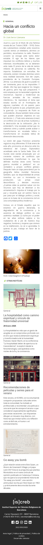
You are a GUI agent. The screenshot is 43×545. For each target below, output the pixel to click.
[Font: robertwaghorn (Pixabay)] (21, 261)
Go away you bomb (14, 460)
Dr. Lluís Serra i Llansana (14, 37)
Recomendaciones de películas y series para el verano (18, 390)
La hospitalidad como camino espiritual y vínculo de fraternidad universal (21, 318)
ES (41, 2)
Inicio (5, 15)
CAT (36, 2)
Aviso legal (7, 533)
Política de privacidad (21, 533)
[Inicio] (12, 8)
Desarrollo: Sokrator (21, 538)
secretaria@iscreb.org (30, 516)
